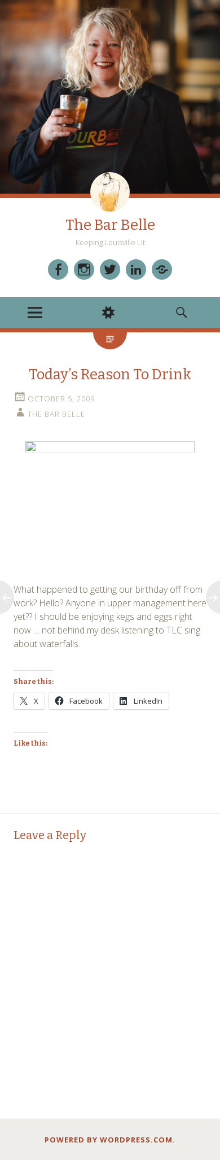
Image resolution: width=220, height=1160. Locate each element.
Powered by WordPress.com (109, 1140)
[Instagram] (84, 269)
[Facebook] (58, 269)
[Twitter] (110, 269)
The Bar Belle (110, 225)
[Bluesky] (162, 269)
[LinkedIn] (136, 269)
